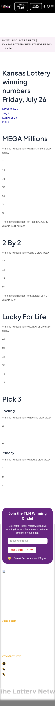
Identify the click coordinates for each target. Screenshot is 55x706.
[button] (52, 6)
